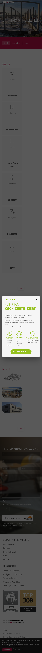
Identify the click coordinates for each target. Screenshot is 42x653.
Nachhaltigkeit (19, 352)
